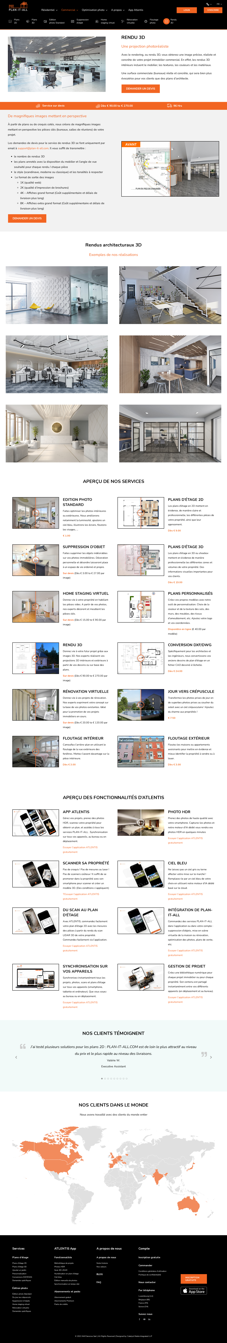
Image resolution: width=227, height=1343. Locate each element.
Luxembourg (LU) (146, 1296)
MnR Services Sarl (89, 1336)
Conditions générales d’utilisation (152, 1271)
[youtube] (144, 1319)
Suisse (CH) (143, 1306)
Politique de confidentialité (150, 1275)
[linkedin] (149, 1319)
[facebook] (139, 1319)
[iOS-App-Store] (194, 1291)
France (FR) (143, 1303)
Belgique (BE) (144, 1299)
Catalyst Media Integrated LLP (139, 1336)
